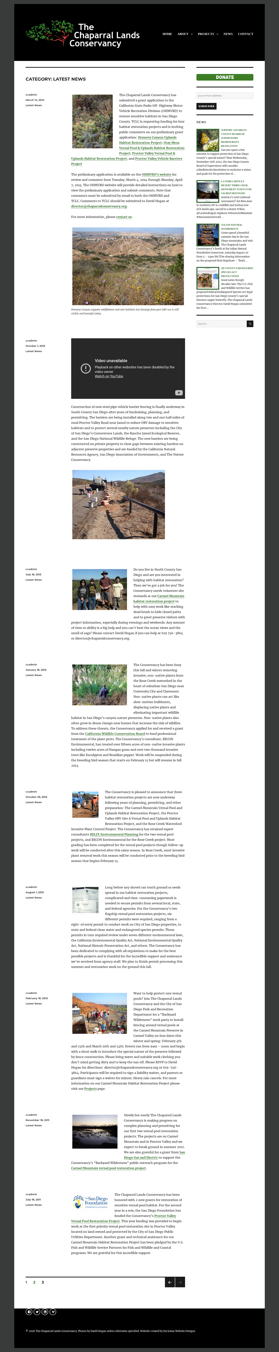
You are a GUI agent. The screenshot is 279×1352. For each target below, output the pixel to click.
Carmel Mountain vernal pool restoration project (108, 1168)
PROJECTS (206, 34)
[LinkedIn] (45, 1311)
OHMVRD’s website (156, 174)
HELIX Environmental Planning (114, 834)
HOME (167, 34)
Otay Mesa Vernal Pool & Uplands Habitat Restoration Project (151, 148)
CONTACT (245, 34)
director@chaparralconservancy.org (99, 206)
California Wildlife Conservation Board (115, 734)
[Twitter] (37, 1311)
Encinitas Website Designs (179, 1331)
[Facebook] (29, 1311)
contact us (124, 217)
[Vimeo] (53, 1311)
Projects (90, 1089)
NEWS (228, 34)
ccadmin (31, 94)
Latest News (34, 105)
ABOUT (182, 34)
